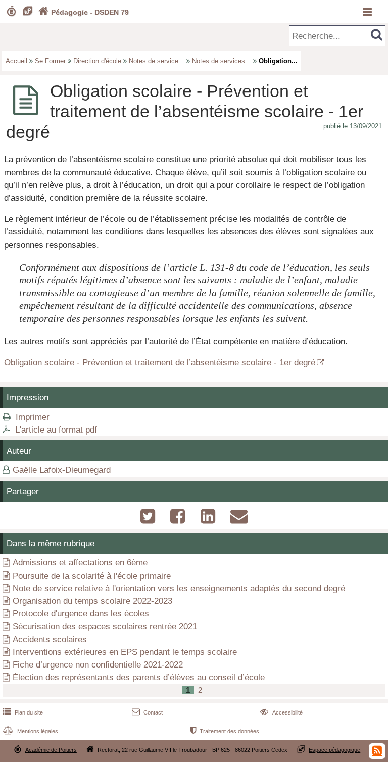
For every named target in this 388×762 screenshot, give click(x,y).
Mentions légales (30, 731)
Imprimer (33, 417)
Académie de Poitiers (51, 750)
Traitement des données (224, 731)
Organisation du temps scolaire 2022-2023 (92, 601)
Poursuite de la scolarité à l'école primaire (92, 576)
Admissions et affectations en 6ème (80, 562)
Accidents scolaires (50, 639)
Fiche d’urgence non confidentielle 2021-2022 (98, 665)
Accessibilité (281, 712)
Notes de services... (221, 61)
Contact (147, 712)
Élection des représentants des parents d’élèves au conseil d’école (139, 677)
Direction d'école (97, 61)
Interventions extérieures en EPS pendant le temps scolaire (125, 652)
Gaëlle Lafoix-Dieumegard (62, 470)
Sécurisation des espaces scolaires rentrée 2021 (105, 626)
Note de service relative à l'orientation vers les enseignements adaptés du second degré (179, 588)
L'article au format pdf (56, 430)
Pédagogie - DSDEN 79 (83, 12)
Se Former (50, 61)
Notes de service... (156, 61)
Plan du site (23, 712)
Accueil (16, 61)
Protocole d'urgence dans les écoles (81, 613)
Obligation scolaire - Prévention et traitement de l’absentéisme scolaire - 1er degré (159, 362)
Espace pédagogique (334, 750)
